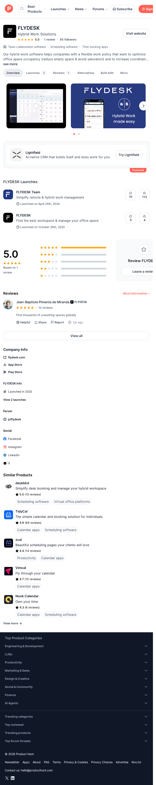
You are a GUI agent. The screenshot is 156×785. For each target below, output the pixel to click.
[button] (124, 73)
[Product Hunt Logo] (9, 8)
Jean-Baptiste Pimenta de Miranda (42, 302)
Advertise (122, 762)
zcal (18, 540)
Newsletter (12, 762)
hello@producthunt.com (37, 770)
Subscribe (124, 9)
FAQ (46, 762)
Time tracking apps (95, 46)
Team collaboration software (27, 46)
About (37, 762)
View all (76, 336)
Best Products (35, 8)
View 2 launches (14, 399)
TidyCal (21, 511)
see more (10, 64)
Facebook (14, 438)
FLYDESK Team (28, 192)
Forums (98, 9)
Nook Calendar (27, 596)
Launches (58, 9)
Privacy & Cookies (76, 762)
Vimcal (20, 568)
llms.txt (136, 762)
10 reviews (45, 307)
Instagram (15, 447)
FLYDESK (23, 215)
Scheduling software (64, 46)
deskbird (22, 483)
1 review (49, 39)
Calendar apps (28, 530)
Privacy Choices (102, 762)
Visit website (136, 33)
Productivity (26, 558)
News (79, 9)
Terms (57, 762)
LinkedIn (14, 455)
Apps (26, 762)
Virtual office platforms (72, 502)
